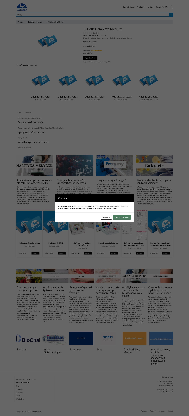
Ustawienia (106, 217)
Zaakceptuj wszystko (122, 217)
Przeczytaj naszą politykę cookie (106, 208)
